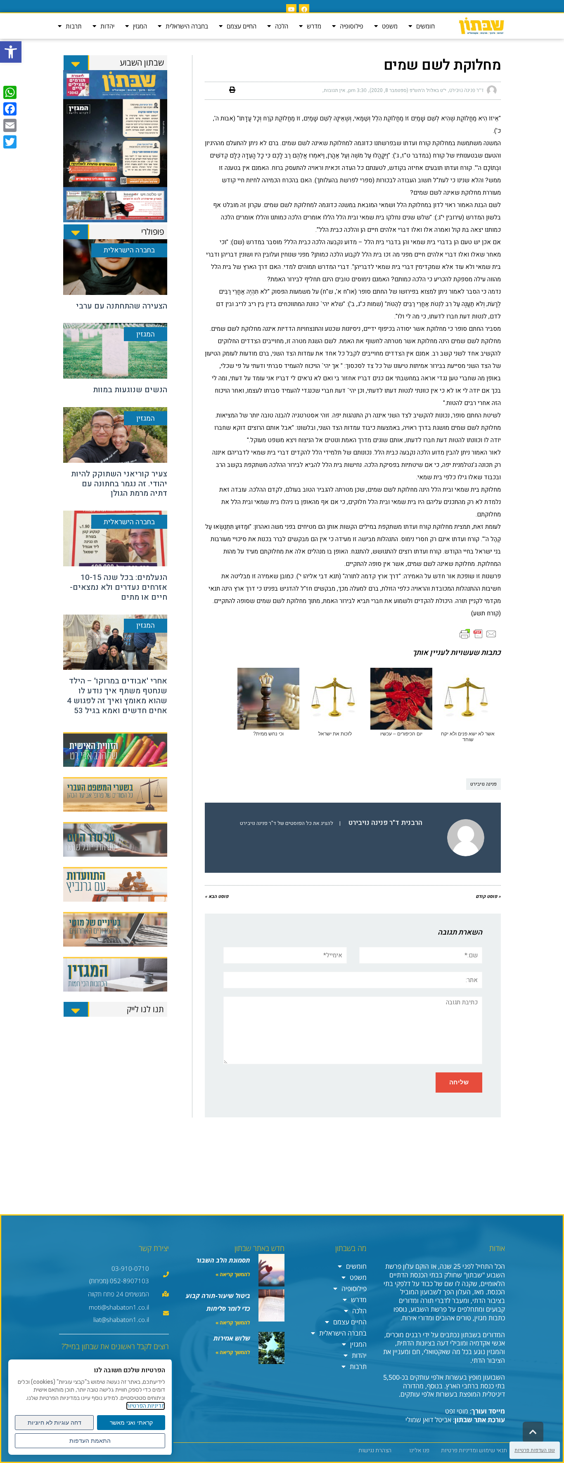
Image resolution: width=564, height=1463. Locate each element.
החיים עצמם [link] (241, 26)
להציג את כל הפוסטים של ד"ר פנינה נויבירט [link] (286, 823)
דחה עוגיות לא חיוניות (54, 1422)
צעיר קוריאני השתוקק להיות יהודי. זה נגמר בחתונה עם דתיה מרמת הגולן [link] (119, 483)
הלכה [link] (281, 26)
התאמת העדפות (90, 1440)
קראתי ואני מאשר (131, 1422)
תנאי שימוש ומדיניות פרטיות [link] (474, 1450)
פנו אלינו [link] (419, 1450)
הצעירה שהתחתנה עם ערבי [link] (121, 306)
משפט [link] (390, 26)
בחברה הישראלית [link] (187, 26)
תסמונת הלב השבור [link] (223, 1260)
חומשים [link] (425, 26)
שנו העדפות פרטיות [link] (534, 1450)
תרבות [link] (74, 26)
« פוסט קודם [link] (488, 896)
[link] (10, 52)
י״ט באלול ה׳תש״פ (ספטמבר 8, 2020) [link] (408, 90)
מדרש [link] (314, 26)
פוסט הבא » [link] (216, 896)
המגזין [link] (140, 26)
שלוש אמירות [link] (231, 1338)
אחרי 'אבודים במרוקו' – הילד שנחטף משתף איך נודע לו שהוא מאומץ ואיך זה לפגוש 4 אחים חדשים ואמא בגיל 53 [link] (117, 695)
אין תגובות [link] (334, 90)
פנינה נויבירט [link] (483, 784)
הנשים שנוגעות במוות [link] (130, 390)
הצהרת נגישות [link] (374, 1450)
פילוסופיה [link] (351, 26)
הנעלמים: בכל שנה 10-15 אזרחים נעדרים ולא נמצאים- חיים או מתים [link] (118, 587)
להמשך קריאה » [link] (233, 1274)
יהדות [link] (107, 26)
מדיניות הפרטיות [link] (145, 1406)
